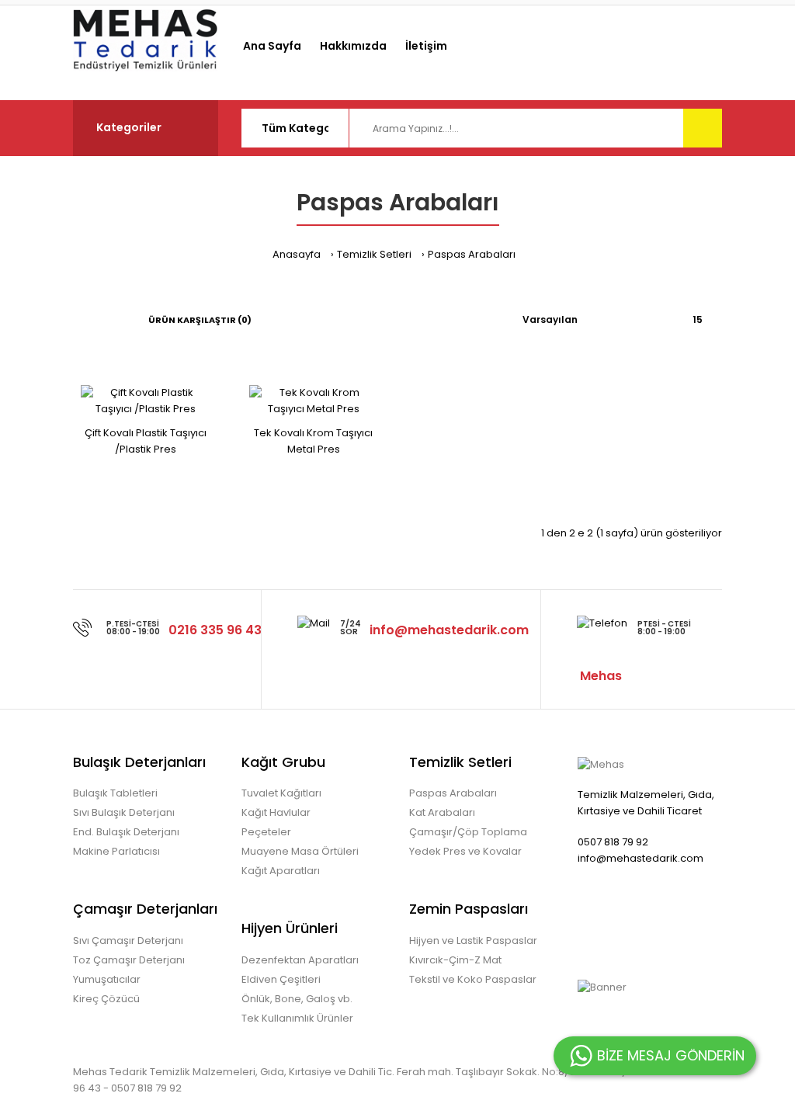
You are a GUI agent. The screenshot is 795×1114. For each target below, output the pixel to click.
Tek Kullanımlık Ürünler (297, 1018)
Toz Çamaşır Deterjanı (129, 960)
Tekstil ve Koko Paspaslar (472, 979)
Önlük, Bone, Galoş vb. (296, 998)
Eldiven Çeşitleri (281, 979)
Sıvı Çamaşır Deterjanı (128, 940)
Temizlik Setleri (374, 254)
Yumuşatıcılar (107, 979)
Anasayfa (297, 254)
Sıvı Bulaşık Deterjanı (124, 812)
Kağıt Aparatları (280, 870)
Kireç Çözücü (106, 998)
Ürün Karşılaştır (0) (200, 320)
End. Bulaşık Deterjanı (126, 831)
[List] (99, 319)
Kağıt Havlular (276, 812)
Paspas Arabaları (472, 254)
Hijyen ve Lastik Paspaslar (473, 940)
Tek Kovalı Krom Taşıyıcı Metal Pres (313, 440)
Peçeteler (266, 831)
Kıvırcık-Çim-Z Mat (455, 960)
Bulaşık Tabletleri (115, 793)
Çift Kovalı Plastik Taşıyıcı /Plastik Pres (146, 440)
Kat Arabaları (442, 812)
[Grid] (77, 319)
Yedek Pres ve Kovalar (465, 851)
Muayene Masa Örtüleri (300, 851)
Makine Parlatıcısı (116, 851)
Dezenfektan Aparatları (300, 960)
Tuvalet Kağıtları (281, 793)
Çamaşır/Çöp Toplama (468, 831)
